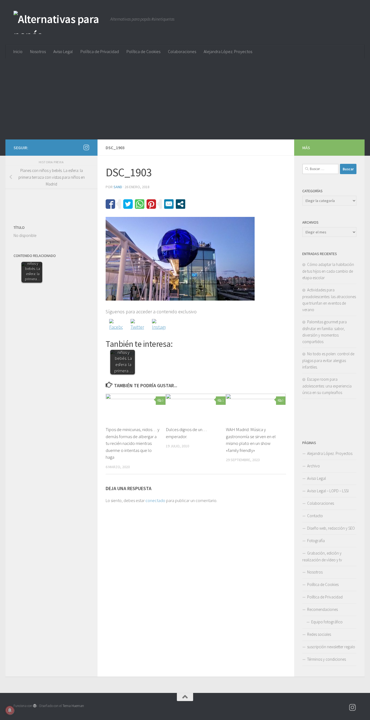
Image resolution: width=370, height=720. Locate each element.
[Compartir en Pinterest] (151, 204)
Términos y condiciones (326, 659)
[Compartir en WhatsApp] (139, 204)
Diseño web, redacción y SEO (331, 528)
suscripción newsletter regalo (331, 646)
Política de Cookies (143, 51)
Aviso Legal (63, 51)
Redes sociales (319, 634)
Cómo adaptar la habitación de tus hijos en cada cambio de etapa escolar (328, 271)
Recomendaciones (322, 609)
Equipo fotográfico (327, 621)
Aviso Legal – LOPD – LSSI (328, 490)
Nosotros (38, 51)
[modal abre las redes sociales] (180, 204)
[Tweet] (128, 204)
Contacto (315, 515)
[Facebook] (116, 326)
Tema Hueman (73, 705)
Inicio (17, 51)
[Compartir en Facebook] (110, 204)
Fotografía (316, 540)
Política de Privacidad (99, 51)
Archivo (313, 465)
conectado (155, 500)
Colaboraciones (182, 51)
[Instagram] (158, 326)
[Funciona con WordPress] (35, 706)
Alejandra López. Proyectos (228, 51)
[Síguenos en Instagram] (86, 147)
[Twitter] (137, 326)
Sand (117, 186)
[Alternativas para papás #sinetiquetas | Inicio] (59, 22)
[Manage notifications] (9, 710)
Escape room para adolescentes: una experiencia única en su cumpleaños (327, 386)
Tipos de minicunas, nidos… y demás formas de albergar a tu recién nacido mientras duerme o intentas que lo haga (132, 443)
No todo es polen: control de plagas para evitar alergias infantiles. (328, 360)
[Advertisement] (185, 99)
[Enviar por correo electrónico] (169, 204)
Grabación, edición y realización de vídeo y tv (322, 556)
